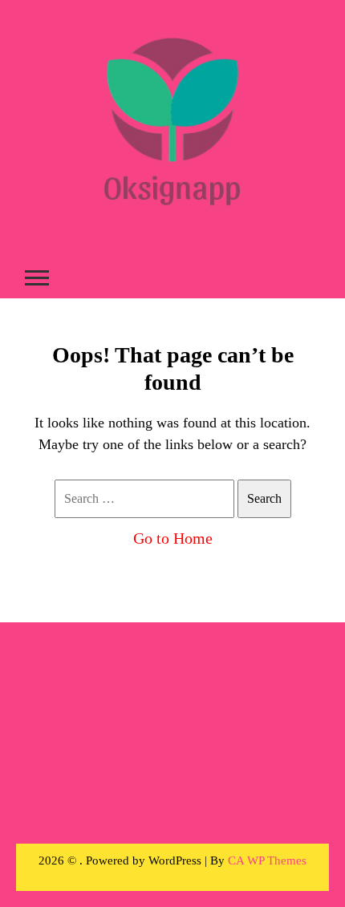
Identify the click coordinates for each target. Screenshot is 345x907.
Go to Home (173, 538)
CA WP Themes (267, 860)
